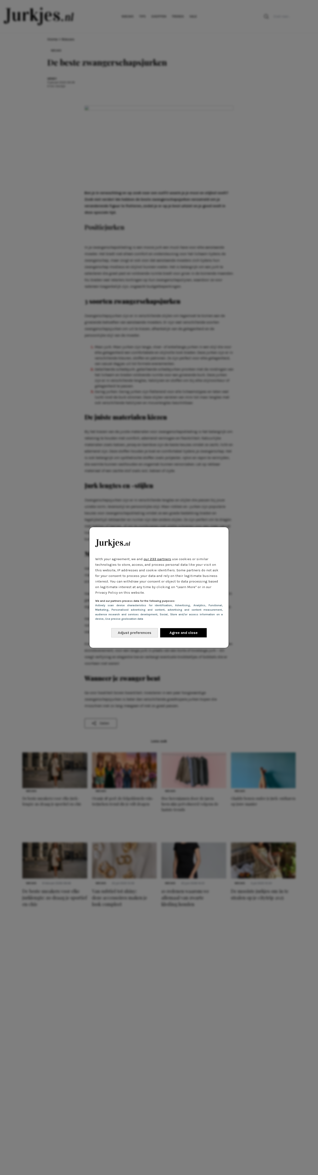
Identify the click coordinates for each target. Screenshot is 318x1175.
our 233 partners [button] (157, 559)
